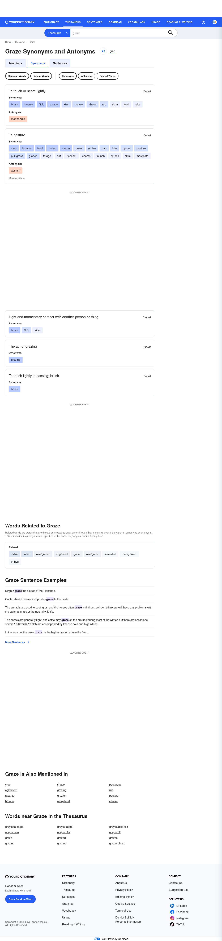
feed (126, 104)
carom (66, 148)
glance (33, 156)
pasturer (114, 795)
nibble (92, 148)
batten (52, 148)
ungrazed (62, 554)
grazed (61, 838)
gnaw (79, 148)
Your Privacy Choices (115, 939)
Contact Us (175, 883)
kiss (66, 104)
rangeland (63, 801)
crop (13, 148)
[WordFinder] (215, 22)
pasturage (115, 784)
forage (47, 156)
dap (104, 148)
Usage (66, 917)
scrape (54, 104)
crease (79, 104)
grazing (15, 360)
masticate (142, 156)
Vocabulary (69, 910)
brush (14, 104)
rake (137, 104)
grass (77, 554)
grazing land (117, 843)
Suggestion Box (178, 890)
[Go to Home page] (20, 22)
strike (14, 554)
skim (115, 104)
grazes (113, 838)
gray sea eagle (14, 827)
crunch (115, 156)
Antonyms (86, 76)
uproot (127, 148)
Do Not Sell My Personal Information (128, 919)
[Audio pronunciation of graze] (103, 51)
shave (92, 104)
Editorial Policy (124, 897)
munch (100, 156)
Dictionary (68, 883)
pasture (141, 148)
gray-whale (12, 832)
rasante (9, 795)
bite (114, 148)
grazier (61, 795)
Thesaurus (54, 33)
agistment (11, 790)
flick (41, 104)
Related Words (107, 76)
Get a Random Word (20, 899)
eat (59, 156)
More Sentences (15, 642)
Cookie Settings (125, 904)
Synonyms (38, 63)
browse (28, 104)
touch (27, 554)
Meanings (15, 63)
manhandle (18, 119)
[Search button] (172, 33)
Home (8, 41)
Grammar (68, 904)
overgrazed (43, 554)
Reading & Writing (73, 924)
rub (104, 104)
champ (86, 156)
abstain (15, 170)
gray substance (118, 827)
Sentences (60, 63)
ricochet (71, 156)
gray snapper (65, 827)
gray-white (63, 832)
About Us (121, 883)
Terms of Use (123, 910)
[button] (203, 22)
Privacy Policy (124, 890)
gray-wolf (115, 832)
